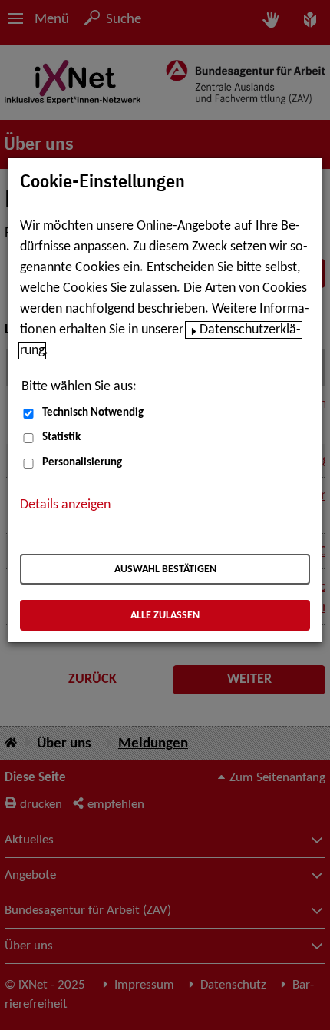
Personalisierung (82, 463)
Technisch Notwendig (93, 413)
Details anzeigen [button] (65, 505)
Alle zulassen (165, 615)
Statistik (61, 437)
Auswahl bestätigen (165, 569)
